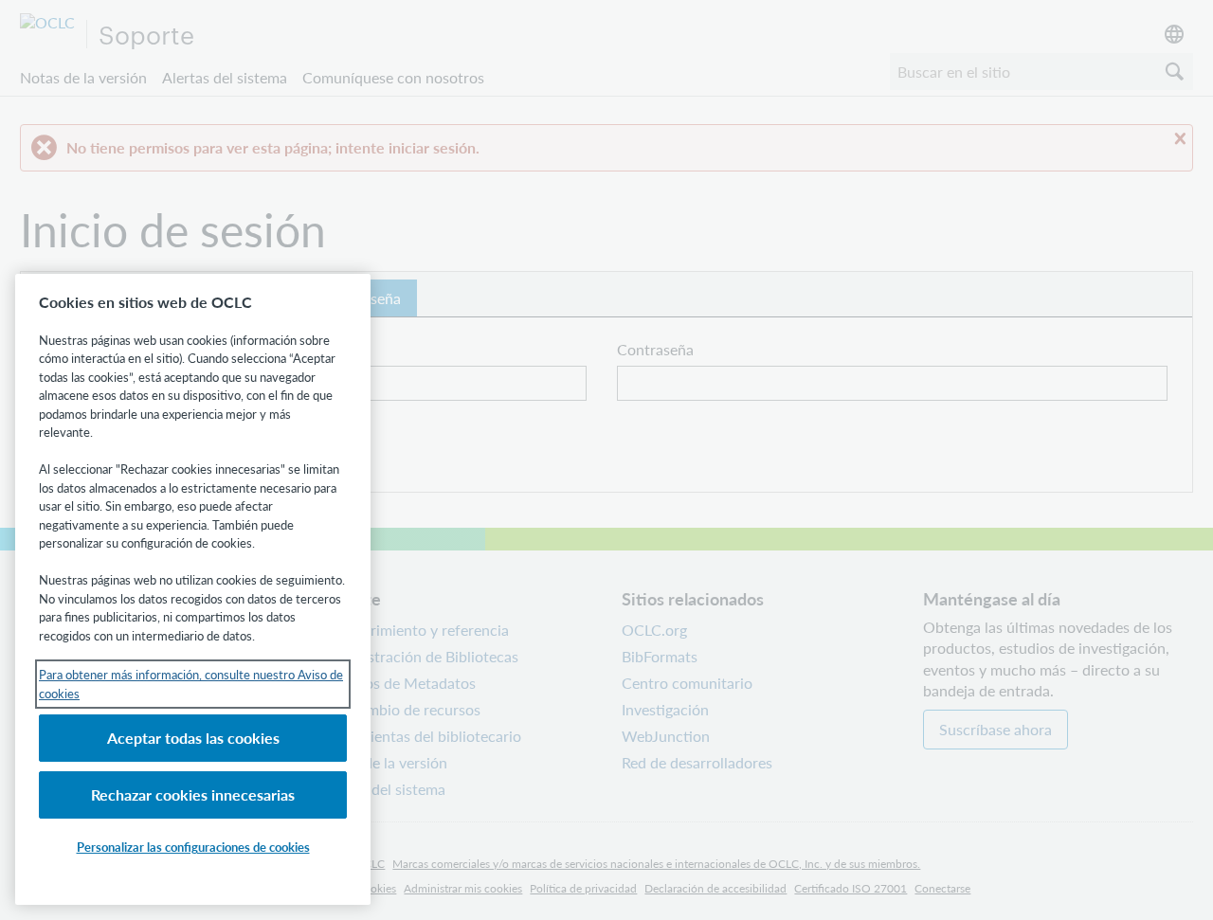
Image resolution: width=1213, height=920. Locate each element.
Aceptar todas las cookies (193, 738)
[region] (193, 589)
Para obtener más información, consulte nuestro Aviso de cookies (191, 683)
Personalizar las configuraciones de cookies (193, 847)
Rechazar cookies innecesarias (193, 794)
